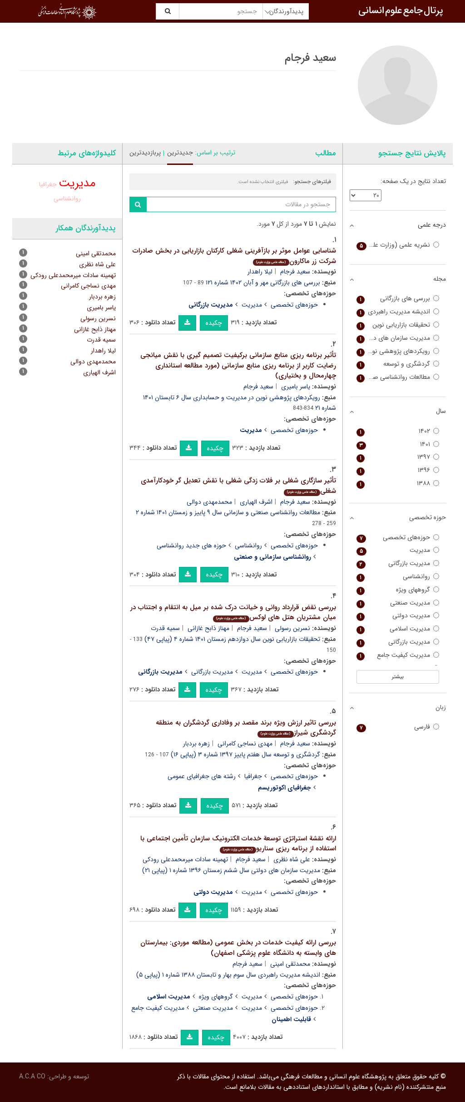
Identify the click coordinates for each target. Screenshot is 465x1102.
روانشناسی (248, 546)
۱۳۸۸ (395, 483)
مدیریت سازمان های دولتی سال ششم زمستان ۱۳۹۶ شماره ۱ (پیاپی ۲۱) (231, 870)
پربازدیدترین (145, 153)
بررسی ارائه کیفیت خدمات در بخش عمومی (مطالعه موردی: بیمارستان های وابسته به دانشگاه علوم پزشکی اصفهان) (238, 947)
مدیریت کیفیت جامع (157, 1008)
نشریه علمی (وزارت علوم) (395, 245)
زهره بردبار (196, 744)
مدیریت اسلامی (395, 629)
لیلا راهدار (259, 272)
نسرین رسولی (292, 628)
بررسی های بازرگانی (395, 298)
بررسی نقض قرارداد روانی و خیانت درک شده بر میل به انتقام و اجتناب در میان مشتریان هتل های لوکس (233, 612)
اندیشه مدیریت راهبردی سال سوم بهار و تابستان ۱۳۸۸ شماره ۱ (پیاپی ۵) (228, 975)
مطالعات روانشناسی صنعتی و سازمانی (393, 377)
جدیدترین (180, 153)
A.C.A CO (32, 1077)
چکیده (214, 323)
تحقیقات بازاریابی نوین (395, 325)
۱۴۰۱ (395, 444)
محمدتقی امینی (290, 964)
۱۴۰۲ (395, 431)
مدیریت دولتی (395, 616)
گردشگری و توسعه (395, 364)
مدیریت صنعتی (213, 1008)
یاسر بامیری (295, 387)
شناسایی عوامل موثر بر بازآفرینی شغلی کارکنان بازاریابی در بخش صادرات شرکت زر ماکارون (234, 256)
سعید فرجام (295, 272)
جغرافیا (253, 776)
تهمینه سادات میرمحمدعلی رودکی (185, 859)
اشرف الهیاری (256, 502)
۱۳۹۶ (395, 470)
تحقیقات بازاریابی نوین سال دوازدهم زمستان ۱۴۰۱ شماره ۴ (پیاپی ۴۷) (232, 639)
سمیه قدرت (165, 628)
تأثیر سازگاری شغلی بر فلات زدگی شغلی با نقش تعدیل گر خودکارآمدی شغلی (238, 485)
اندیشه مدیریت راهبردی (395, 312)
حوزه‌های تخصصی (294, 305)
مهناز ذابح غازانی (208, 628)
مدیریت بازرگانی (212, 672)
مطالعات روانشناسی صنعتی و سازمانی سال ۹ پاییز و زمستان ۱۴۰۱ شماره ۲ (228, 512)
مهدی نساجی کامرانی (245, 744)
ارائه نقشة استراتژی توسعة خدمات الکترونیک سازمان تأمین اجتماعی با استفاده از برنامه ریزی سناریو (238, 843)
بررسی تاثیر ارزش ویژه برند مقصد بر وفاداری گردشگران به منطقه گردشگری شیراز (246, 728)
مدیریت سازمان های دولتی (395, 338)
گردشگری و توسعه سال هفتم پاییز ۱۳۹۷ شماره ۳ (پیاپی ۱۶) (245, 754)
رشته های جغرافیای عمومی (202, 776)
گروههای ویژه (216, 997)
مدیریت (252, 305)
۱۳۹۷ (395, 457)
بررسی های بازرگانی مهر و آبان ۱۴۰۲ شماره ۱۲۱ (263, 283)
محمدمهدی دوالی (209, 502)
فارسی (395, 727)
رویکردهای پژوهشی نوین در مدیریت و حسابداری (393, 351)
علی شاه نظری (291, 859)
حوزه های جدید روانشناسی (191, 546)
